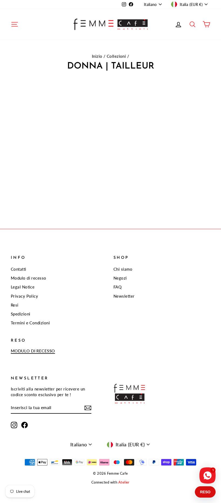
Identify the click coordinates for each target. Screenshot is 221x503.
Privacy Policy (24, 296)
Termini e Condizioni (30, 322)
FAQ (117, 286)
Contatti (18, 269)
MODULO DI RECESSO (33, 350)
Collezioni (116, 56)
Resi (15, 305)
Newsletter (124, 296)
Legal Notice (22, 286)
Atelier (124, 482)
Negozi (120, 278)
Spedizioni (20, 313)
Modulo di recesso (28, 278)
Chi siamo (122, 269)
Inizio (97, 56)
